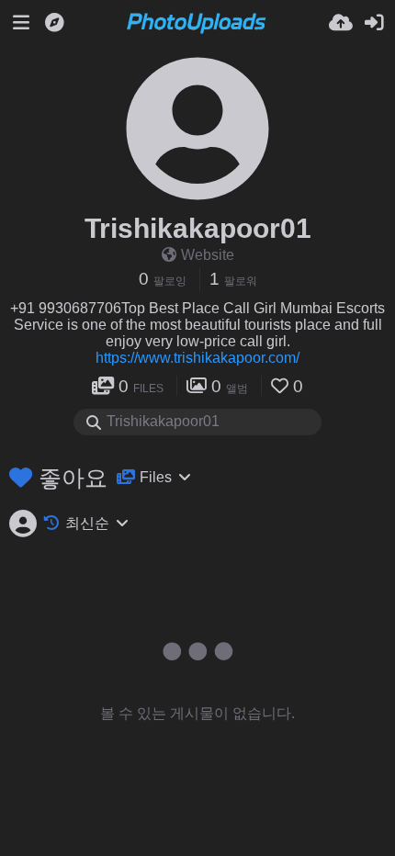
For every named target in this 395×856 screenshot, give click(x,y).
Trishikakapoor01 (198, 228)
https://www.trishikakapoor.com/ (197, 358)
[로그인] (374, 23)
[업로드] (341, 23)
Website (207, 255)
